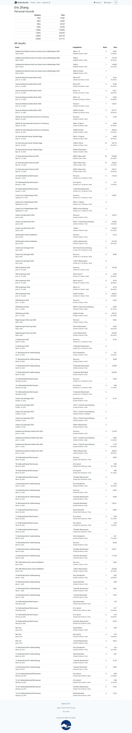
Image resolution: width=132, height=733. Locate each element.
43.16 (115, 235)
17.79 (114, 445)
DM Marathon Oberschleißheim (26, 236)
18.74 (115, 595)
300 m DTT (81, 79)
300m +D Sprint (80, 124)
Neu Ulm (18, 629)
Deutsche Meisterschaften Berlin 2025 (28, 79)
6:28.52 (114, 295)
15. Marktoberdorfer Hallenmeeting (27, 537)
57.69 (115, 117)
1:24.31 (114, 104)
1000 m (80, 59)
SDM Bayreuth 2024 (22, 301)
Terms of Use (65, 708)
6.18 (114, 616)
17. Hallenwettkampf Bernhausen (26, 511)
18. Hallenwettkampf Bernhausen (26, 458)
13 (105, 169)
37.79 (114, 288)
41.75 (115, 398)
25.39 (114, 275)
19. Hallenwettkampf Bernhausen (26, 380)
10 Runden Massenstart (82, 347)
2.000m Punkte (80, 131)
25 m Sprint (82, 183)
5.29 (114, 524)
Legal (58, 708)
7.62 (114, 648)
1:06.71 (114, 549)
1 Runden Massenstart (80, 589)
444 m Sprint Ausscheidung (82, 249)
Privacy (73, 708)
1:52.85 (114, 366)
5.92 (114, 485)
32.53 (115, 621)
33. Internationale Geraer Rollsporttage (28, 137)
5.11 (114, 183)
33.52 (115, 641)
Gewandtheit (80, 629)
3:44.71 (114, 170)
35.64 (115, 359)
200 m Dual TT (81, 275)
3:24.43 (114, 334)
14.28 (115, 562)
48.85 (115, 510)
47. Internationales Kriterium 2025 (27, 157)
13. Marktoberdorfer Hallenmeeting (27, 648)
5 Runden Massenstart (80, 498)
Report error (66, 704)
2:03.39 (114, 229)
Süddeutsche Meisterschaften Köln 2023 (29, 432)
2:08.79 (114, 452)
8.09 (115, 582)
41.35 (115, 687)
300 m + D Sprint (80, 137)
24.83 (114, 327)
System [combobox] (98, 2)
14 (105, 163)
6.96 (114, 675)
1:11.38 (114, 556)
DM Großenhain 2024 (22, 268)
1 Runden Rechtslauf (80, 596)
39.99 (115, 457)
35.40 (114, 85)
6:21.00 (114, 242)
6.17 (114, 609)
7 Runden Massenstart (82, 478)
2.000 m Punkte (80, 314)
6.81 (115, 654)
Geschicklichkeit (82, 511)
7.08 (114, 681)
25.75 (114, 282)
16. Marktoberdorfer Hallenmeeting (27, 485)
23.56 (115, 667)
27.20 (115, 340)
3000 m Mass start (79, 157)
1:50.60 (114, 65)
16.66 (114, 439)
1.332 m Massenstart (82, 262)
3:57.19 (114, 144)
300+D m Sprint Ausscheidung (83, 308)
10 (105, 143)
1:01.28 (114, 176)
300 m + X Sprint (82, 203)
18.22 (115, 588)
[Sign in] (116, 2)
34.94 (114, 124)
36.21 (114, 92)
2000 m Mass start (79, 170)
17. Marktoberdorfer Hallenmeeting (27, 354)
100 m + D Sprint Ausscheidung (83, 406)
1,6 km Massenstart (80, 334)
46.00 (115, 254)
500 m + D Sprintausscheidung (83, 223)
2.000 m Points (80, 144)
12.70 (115, 693)
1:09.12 (114, 215)
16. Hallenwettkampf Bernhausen (26, 603)
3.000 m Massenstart (80, 242)
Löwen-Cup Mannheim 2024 (24, 216)
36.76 (114, 98)
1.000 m (80, 229)
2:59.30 (114, 570)
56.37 (114, 52)
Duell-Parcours (80, 400)
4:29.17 (114, 314)
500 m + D (80, 52)
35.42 (115, 320)
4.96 (114, 465)
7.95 (114, 635)
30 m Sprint (80, 635)
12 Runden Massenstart (82, 190)
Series (39, 2)
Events (33, 2)
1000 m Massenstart (80, 426)
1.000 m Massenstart (80, 570)
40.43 (114, 308)
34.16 (114, 79)
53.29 (115, 300)
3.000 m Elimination (80, 151)
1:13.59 (114, 431)
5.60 (114, 517)
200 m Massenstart (80, 327)
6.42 (114, 576)
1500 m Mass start (79, 164)
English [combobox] (108, 2)
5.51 (114, 354)
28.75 (115, 490)
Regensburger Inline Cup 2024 (25, 321)
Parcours (81, 105)
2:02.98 (114, 372)
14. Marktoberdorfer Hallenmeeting (27, 576)
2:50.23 (114, 164)
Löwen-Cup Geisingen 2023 (24, 400)
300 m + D (81, 92)
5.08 (114, 386)
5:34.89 (114, 157)
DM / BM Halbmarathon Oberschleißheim (29, 563)
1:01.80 (114, 267)
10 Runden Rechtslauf (80, 373)
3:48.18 (114, 131)
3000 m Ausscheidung (82, 210)
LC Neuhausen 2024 (22, 341)
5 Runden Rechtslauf (80, 504)
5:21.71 (114, 111)
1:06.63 (114, 223)
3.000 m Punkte (81, 111)
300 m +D (81, 288)
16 (105, 156)
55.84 (115, 497)
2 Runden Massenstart (82, 622)
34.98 (114, 137)
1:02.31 (114, 503)
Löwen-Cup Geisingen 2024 (24, 249)
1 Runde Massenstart (80, 642)
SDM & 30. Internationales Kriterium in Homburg (32, 118)
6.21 (114, 537)
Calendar (45, 2)
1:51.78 (114, 59)
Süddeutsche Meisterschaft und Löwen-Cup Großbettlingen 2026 (37, 52)
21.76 (115, 660)
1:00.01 (114, 195)
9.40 (115, 628)
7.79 (115, 602)
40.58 (115, 543)
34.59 (115, 379)
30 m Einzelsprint (80, 354)
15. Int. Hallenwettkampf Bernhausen (28, 675)
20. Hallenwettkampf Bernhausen (26, 177)
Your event (66, 711)
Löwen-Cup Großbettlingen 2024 (26, 196)
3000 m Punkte (80, 72)
